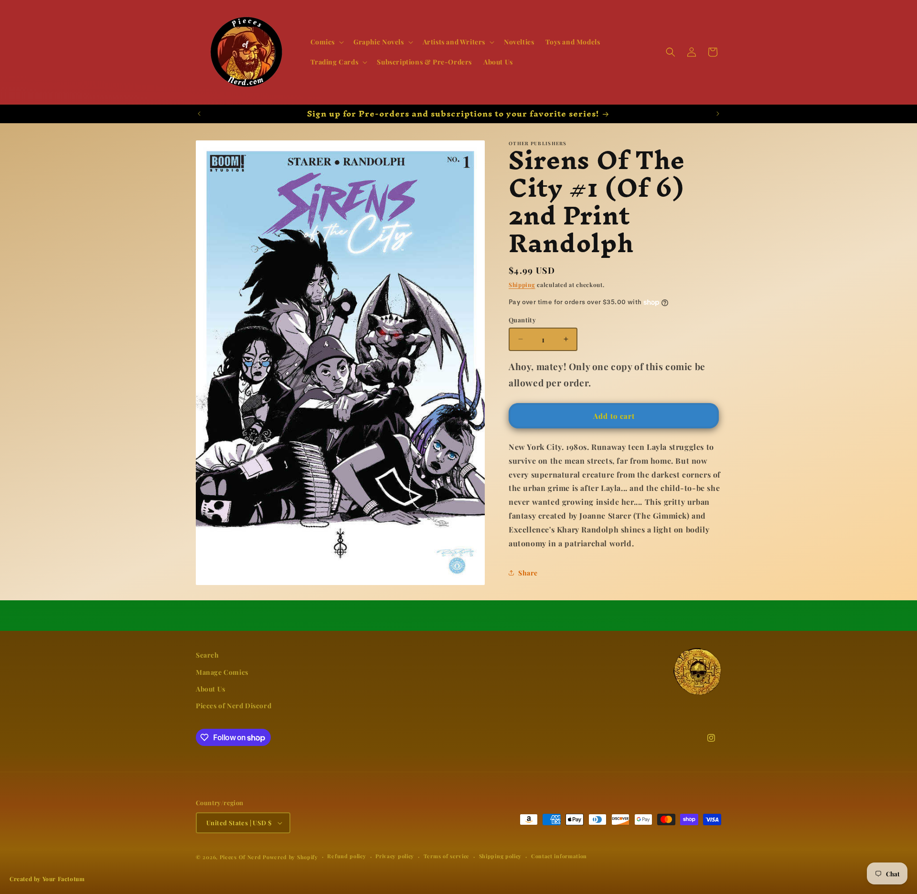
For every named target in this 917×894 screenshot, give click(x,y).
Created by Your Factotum (47, 879)
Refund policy (346, 856)
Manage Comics (222, 671)
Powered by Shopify (290, 857)
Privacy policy (394, 856)
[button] (326, 42)
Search (207, 655)
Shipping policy (500, 856)
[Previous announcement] (199, 114)
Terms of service (446, 856)
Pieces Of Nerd (240, 857)
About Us (210, 688)
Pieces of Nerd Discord (233, 705)
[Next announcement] (717, 114)
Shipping (522, 284)
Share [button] (528, 572)
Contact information (559, 856)
